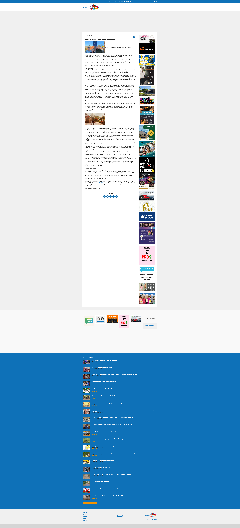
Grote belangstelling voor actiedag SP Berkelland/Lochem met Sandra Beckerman (114, 374)
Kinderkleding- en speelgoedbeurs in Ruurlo (104, 431)
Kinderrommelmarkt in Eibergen (101, 467)
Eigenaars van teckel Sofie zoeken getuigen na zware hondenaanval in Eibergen (114, 453)
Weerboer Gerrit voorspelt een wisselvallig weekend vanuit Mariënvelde (112, 424)
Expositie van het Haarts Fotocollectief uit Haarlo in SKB (107, 495)
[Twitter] (154, 1)
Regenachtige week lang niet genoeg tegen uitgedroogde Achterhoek (111, 474)
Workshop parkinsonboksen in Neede (102, 367)
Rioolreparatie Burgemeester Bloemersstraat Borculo (106, 488)
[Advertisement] (120, 23)
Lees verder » (95, 362)
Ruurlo (84, 518)
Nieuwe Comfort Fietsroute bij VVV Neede (103, 395)
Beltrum (85, 520)
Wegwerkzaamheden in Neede (100, 481)
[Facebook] (152, 1)
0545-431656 (101, 182)
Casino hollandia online (149, 326)
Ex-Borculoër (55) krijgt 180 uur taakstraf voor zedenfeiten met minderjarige (113, 417)
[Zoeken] (155, 7)
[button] (134, 37)
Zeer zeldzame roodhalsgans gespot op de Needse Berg (107, 439)
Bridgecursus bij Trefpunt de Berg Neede (103, 388)
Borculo (85, 516)
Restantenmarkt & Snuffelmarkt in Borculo (104, 460)
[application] (115, 7)
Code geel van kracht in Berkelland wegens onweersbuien (108, 446)
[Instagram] (156, 1)
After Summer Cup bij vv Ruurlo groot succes (104, 360)
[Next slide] (155, 318)
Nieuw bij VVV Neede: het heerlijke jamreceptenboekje (107, 403)
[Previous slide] (144, 318)
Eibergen (85, 512)
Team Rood (128, 526)
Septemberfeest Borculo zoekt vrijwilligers (104, 381)
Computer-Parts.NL (135, 526)
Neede (84, 514)
